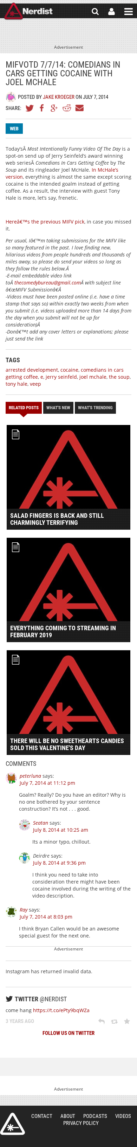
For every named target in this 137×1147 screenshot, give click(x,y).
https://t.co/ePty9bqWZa (61, 1010)
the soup (119, 376)
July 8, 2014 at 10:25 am (60, 829)
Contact (41, 1116)
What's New (58, 407)
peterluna (30, 775)
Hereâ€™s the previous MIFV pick (45, 221)
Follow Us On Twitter (68, 1033)
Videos (123, 1116)
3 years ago (20, 1021)
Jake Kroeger (58, 97)
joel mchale (92, 376)
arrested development (32, 369)
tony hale (16, 383)
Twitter (29, 108)
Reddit (66, 108)
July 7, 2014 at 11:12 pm (47, 782)
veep (35, 383)
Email (79, 108)
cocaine (69, 369)
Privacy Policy (81, 1123)
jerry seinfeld (61, 376)
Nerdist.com (12, 1124)
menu (128, 11)
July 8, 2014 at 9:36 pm (59, 862)
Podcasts (95, 1116)
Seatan (40, 822)
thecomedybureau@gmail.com (47, 282)
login (111, 11)
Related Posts (24, 407)
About (67, 1116)
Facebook (42, 108)
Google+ (54, 108)
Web (14, 128)
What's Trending (95, 407)
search (95, 11)
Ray (23, 909)
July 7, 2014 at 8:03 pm (46, 916)
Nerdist (28, 11)
